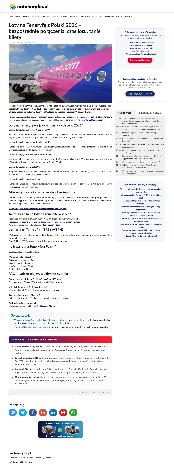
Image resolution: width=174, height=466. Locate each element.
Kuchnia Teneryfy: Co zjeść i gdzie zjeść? (141, 236)
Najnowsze (124, 112)
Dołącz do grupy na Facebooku (140, 94)
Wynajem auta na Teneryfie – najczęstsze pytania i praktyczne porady (142, 172)
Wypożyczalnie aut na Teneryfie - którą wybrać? (141, 162)
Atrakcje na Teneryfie (49, 16)
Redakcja (13, 458)
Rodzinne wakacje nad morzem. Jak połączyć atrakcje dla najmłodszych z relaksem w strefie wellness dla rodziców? (140, 121)
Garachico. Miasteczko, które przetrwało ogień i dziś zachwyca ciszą (143, 145)
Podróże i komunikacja (105, 16)
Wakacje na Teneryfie (30, 16)
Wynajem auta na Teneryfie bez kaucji (141, 54)
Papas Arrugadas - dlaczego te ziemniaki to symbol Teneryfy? (142, 139)
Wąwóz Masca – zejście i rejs (141, 48)
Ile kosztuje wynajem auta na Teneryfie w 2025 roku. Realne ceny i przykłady (140, 166)
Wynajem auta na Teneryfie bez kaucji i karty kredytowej (40, 320)
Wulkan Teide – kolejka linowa (141, 43)
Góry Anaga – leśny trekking (141, 45)
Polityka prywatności (43, 458)
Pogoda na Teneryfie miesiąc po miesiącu (32, 327)
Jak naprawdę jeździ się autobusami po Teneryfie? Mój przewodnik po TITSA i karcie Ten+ (142, 157)
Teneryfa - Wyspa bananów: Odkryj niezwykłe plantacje (140, 134)
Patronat (30, 458)
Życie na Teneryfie (86, 16)
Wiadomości (15, 16)
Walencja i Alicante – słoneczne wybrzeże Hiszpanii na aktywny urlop (142, 151)
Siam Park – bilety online (141, 51)
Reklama (21, 458)
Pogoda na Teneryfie (124, 16)
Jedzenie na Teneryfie (68, 16)
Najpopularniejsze (150, 112)
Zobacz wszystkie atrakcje (140, 60)
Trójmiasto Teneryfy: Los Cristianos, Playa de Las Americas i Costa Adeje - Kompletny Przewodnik (142, 128)
